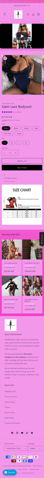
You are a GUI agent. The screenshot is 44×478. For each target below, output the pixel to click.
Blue (6, 128)
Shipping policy (34, 469)
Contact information (28, 473)
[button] (4, 14)
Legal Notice (9, 418)
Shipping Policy (10, 391)
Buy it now (22, 168)
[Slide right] (27, 99)
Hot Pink (7, 133)
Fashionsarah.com (13, 466)
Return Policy (10, 412)
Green (26, 128)
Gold (19, 133)
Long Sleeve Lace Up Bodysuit (31, 300)
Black (16, 128)
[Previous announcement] (4, 5)
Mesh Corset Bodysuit (11, 299)
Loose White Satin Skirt (32, 263)
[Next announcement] (39, 5)
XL (26, 143)
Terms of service (22, 469)
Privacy (7, 407)
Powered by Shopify (25, 466)
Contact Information (12, 423)
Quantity (5, 148)
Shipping (4, 120)
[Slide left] (16, 99)
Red (36, 128)
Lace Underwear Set (10, 263)
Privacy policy (11, 469)
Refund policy (10, 402)
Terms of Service (11, 397)
